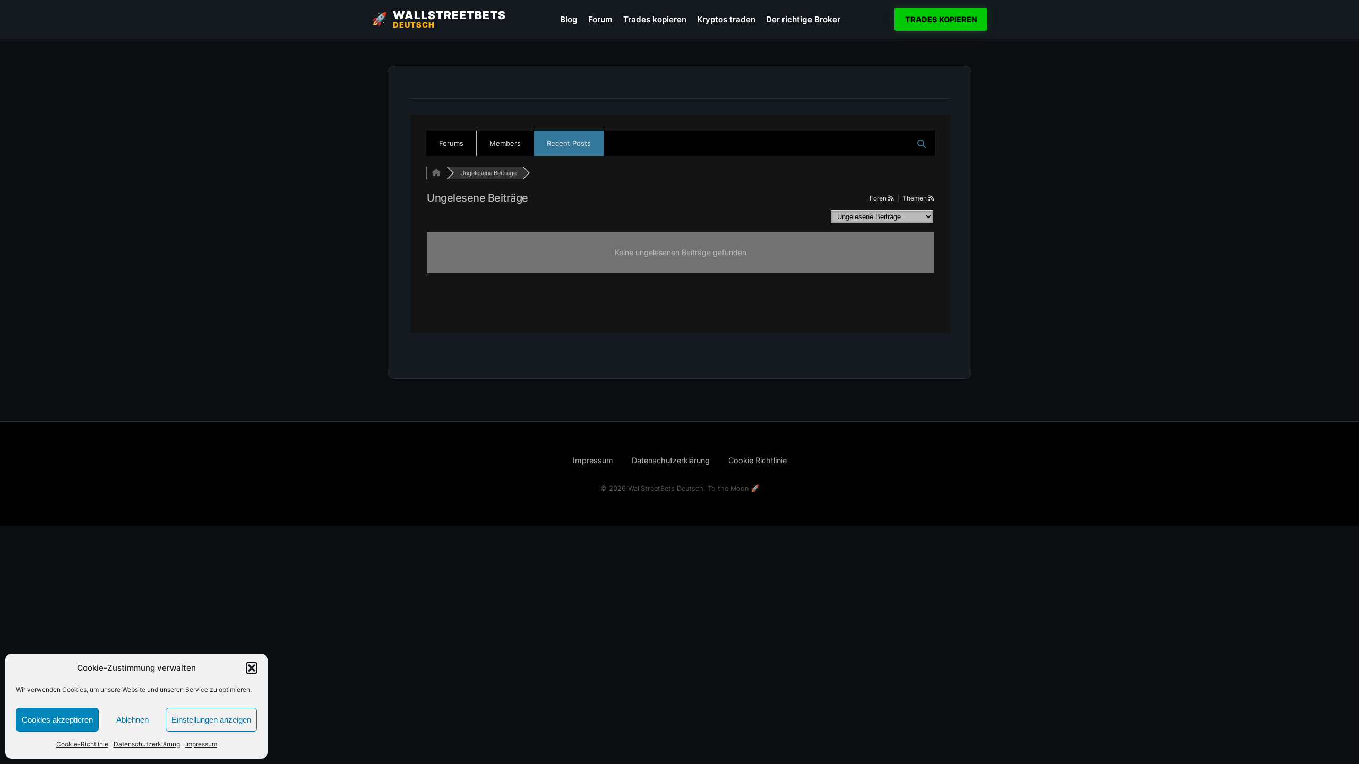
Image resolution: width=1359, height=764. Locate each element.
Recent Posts (569, 143)
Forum (600, 19)
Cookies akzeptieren (57, 719)
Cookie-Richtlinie (82, 744)
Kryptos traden (726, 19)
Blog (569, 19)
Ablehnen (132, 719)
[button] (251, 668)
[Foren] (436, 173)
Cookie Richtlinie (757, 460)
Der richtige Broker (803, 19)
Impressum (201, 744)
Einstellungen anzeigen (211, 719)
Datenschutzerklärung (147, 744)
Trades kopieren (654, 19)
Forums (451, 143)
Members (505, 143)
